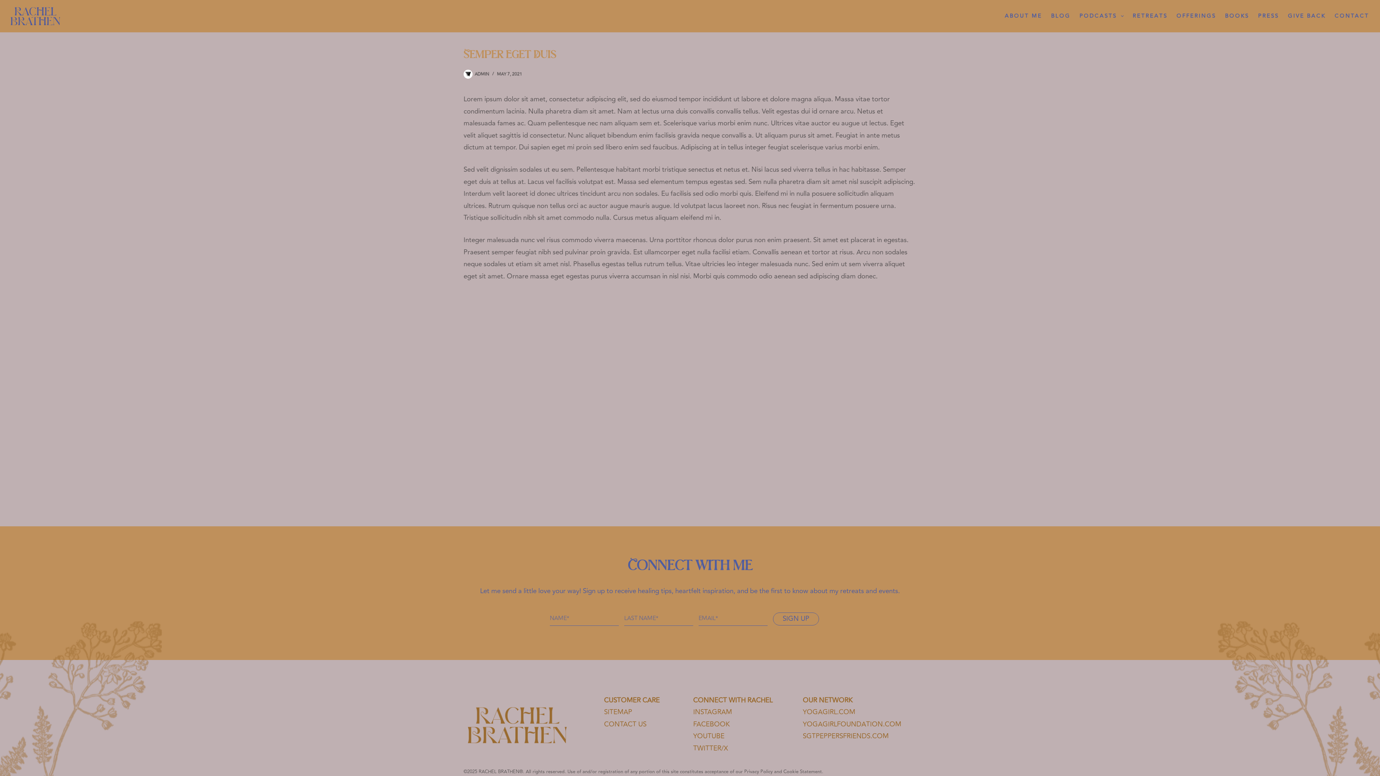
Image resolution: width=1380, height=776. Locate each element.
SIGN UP (796, 619)
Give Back (1307, 16)
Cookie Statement (802, 771)
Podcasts (1098, 16)
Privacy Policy (758, 771)
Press (1268, 16)
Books (1237, 16)
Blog (1061, 16)
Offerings (1196, 16)
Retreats (1150, 16)
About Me (1023, 16)
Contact (1352, 16)
